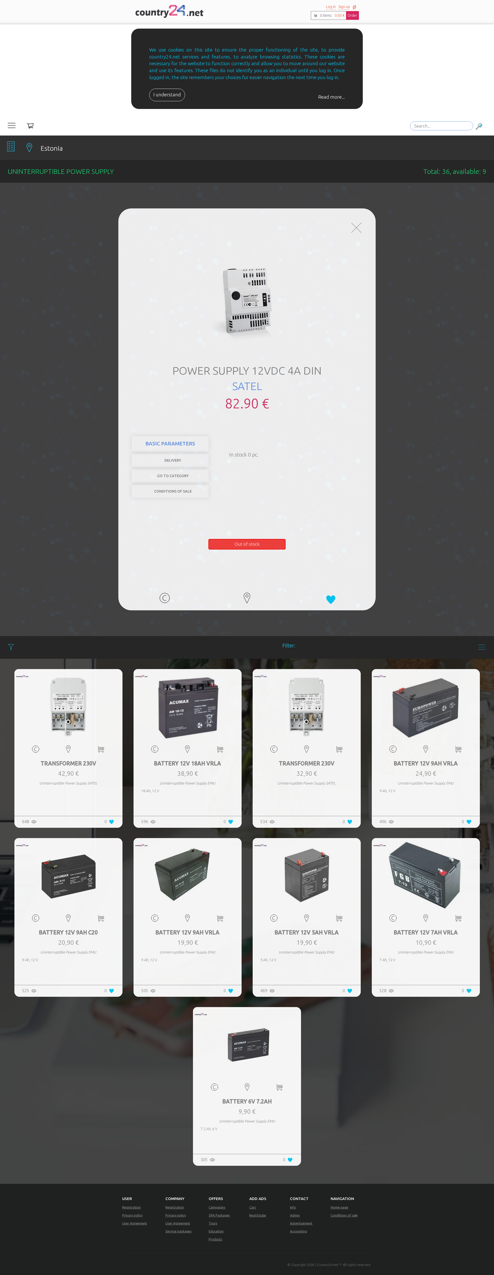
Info (293, 1207)
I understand (167, 94)
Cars (252, 1207)
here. (300, 440)
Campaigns (217, 1207)
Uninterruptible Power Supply (330, 448)
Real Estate (257, 1215)
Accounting (298, 1231)
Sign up (344, 7)
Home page (339, 1207)
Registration (131, 1207)
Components (346, 440)
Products (215, 1239)
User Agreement (134, 1223)
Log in (331, 7)
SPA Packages (219, 1215)
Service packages (178, 1231)
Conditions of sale (344, 1215)
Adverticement (301, 1223)
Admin (295, 1215)
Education (216, 1231)
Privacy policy (132, 1215)
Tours (213, 1223)
